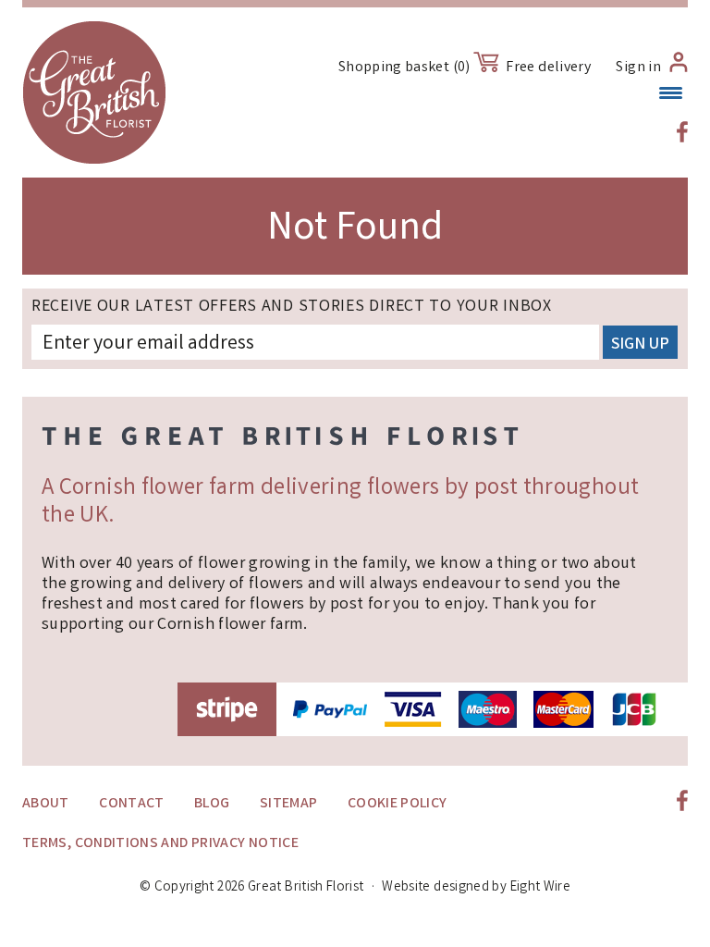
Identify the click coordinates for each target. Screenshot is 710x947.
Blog (211, 804)
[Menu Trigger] (670, 94)
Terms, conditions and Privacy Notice (160, 844)
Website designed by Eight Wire (476, 888)
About (45, 804)
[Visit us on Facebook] (682, 131)
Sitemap (289, 804)
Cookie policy (397, 804)
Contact (132, 804)
